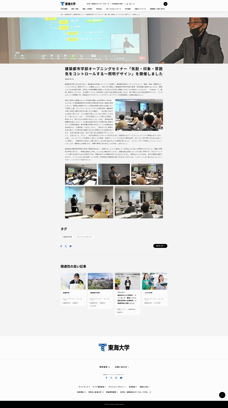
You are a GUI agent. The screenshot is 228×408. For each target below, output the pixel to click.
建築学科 (75, 303)
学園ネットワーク (140, 9)
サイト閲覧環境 (98, 387)
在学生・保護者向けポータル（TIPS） (97, 4)
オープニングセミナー (85, 237)
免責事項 (132, 387)
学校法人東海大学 (95, 392)
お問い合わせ (121, 367)
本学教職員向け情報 (117, 4)
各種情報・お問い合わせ (157, 9)
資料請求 (103, 367)
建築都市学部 (68, 237)
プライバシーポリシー (116, 387)
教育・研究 (75, 9)
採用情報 (80, 392)
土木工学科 (93, 306)
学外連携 (128, 9)
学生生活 (99, 9)
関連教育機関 (111, 392)
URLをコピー (160, 246)
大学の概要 (64, 9)
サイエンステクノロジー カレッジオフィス (73, 299)
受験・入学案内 (87, 9)
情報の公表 (144, 387)
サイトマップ (84, 387)
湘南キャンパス (121, 309)
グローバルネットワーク (113, 9)
